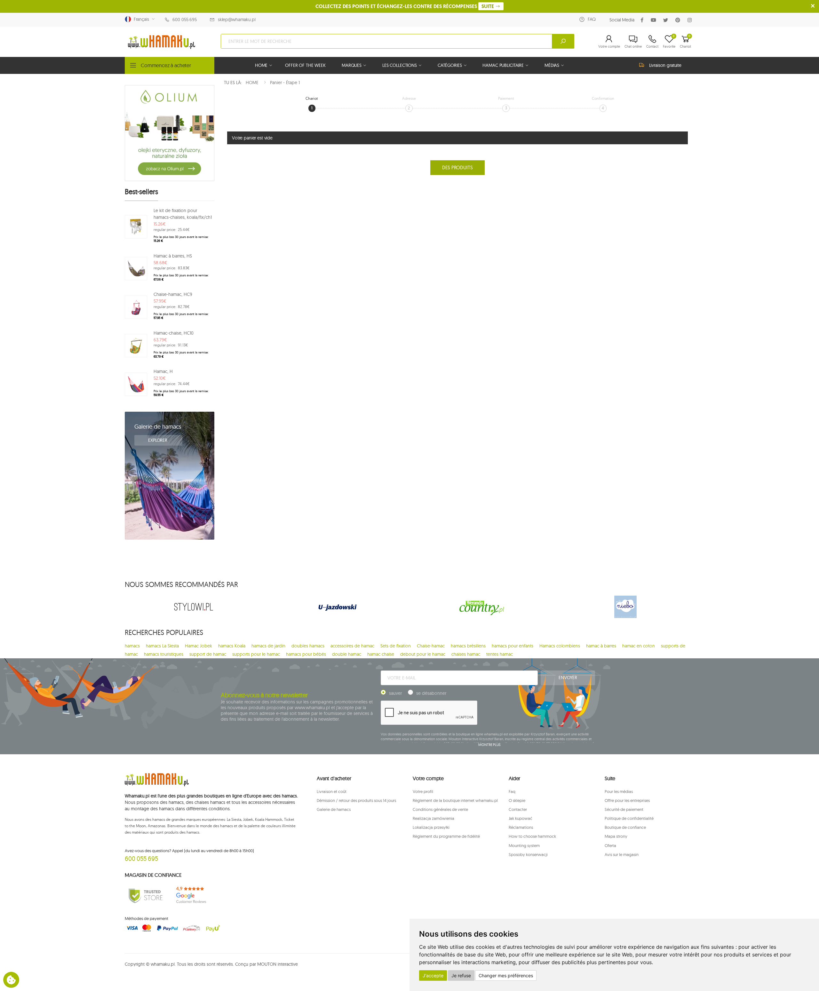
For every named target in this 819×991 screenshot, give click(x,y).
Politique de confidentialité (629, 818)
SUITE (488, 6)
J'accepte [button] (433, 975)
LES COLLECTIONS (399, 65)
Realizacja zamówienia (433, 818)
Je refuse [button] (461, 975)
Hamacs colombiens (559, 646)
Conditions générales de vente (440, 809)
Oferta (610, 845)
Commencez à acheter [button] (166, 65)
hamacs (132, 646)
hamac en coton (638, 646)
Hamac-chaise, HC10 (174, 333)
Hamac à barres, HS (173, 256)
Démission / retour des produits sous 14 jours (356, 800)
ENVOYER (568, 677)
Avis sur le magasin (622, 854)
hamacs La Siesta (162, 646)
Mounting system (524, 845)
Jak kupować (520, 818)
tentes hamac (499, 654)
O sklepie (517, 800)
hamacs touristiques (163, 654)
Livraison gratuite (665, 65)
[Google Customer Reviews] (193, 895)
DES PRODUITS (457, 167)
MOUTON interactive (277, 964)
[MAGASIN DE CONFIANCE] (145, 895)
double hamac (346, 654)
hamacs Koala (231, 646)
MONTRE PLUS (489, 744)
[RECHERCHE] (563, 41)
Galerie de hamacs (157, 426)
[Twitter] (667, 20)
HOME (261, 65)
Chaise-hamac (431, 646)
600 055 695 (184, 19)
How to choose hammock (532, 836)
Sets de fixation (395, 646)
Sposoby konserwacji (528, 854)
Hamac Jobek (198, 646)
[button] (609, 41)
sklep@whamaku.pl (237, 19)
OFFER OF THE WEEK (305, 65)
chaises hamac (465, 654)
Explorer (158, 440)
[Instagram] (691, 20)
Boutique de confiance (625, 827)
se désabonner (431, 693)
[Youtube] (655, 20)
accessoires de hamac (352, 646)
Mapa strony (616, 836)
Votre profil (423, 791)
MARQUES (352, 65)
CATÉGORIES (450, 65)
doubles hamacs (307, 646)
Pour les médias (619, 791)
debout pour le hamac (422, 654)
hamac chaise (380, 654)
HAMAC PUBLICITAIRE (502, 65)
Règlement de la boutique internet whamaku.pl (455, 800)
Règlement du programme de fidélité (446, 836)
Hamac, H (163, 371)
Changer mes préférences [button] (506, 975)
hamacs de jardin (268, 646)
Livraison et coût (331, 791)
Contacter (518, 809)
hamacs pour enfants (512, 646)
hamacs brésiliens (468, 646)
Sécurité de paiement (624, 809)
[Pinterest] (679, 20)
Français (140, 19)
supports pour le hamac (256, 654)
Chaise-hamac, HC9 (173, 294)
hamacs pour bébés (306, 654)
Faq (512, 791)
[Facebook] (643, 20)
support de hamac (207, 654)
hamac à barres (601, 646)
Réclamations (521, 827)
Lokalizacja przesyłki (431, 827)
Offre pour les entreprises (627, 800)
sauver (395, 693)
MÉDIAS (552, 65)
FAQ (592, 19)
